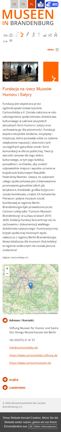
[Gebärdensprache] (52, 4)
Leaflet (28, 313)
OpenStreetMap (40, 313)
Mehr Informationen (45, 426)
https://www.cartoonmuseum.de (30, 363)
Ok (30, 426)
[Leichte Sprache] (40, 4)
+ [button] (7, 268)
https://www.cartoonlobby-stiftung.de (33, 355)
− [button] (7, 273)
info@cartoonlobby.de (23, 347)
